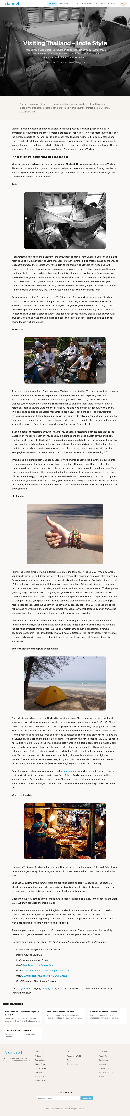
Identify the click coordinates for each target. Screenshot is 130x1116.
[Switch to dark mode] (123, 4)
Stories (111, 3)
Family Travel (40, 1068)
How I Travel (87, 3)
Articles (52, 3)
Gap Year (38, 1072)
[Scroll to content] (65, 91)
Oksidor (45, 988)
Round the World (74, 1056)
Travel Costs (40, 1076)
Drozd (53, 988)
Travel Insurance (73, 1064)
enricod (27, 988)
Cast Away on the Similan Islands (39, 965)
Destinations (64, 3)
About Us (103, 1056)
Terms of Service (106, 1072)
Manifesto (100, 3)
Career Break (40, 1064)
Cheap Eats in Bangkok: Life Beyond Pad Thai (45, 970)
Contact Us (103, 1060)
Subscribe (87, 1098)
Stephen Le (50, 62)
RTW (76, 3)
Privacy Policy (105, 1068)
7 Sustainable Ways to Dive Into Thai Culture (44, 975)
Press (101, 1076)
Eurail (69, 1060)
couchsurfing (67, 771)
